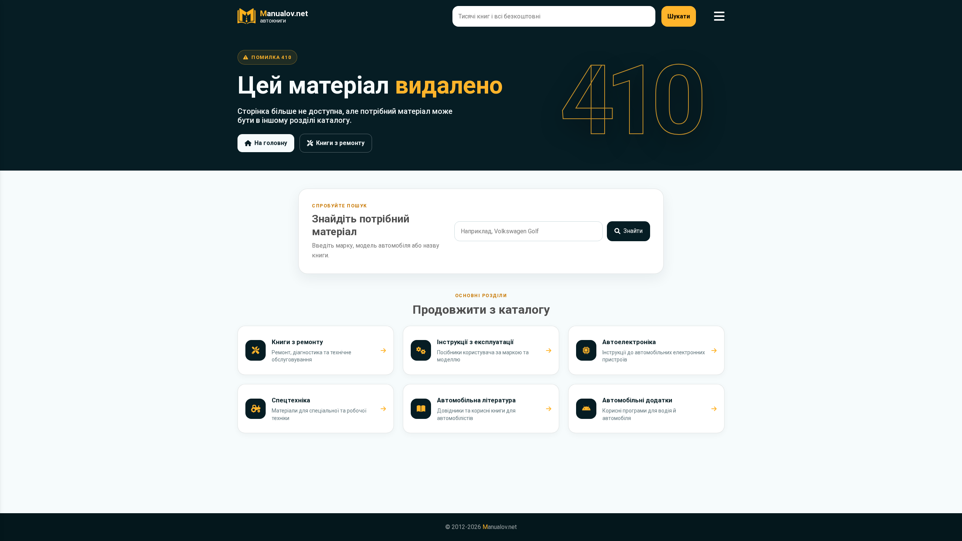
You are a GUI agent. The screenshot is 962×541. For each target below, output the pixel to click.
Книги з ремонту (340, 143)
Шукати (678, 16)
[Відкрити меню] (719, 16)
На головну (270, 143)
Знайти (633, 230)
